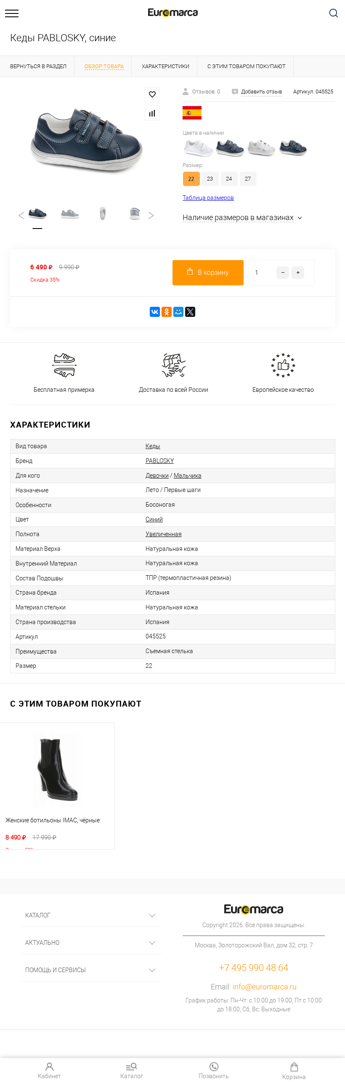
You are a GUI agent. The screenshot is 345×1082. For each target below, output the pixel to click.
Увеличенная (164, 534)
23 (210, 178)
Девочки (157, 475)
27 (248, 178)
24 (229, 178)
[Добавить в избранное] (152, 94)
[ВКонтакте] (155, 312)
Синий (154, 519)
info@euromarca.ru (265, 986)
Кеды (153, 446)
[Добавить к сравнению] (152, 113)
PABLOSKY (160, 460)
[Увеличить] (86, 140)
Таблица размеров (208, 197)
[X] (190, 312)
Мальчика (188, 475)
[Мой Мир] (178, 312)
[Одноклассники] (167, 312)
